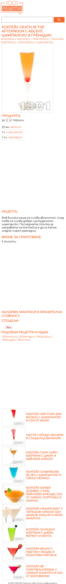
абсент (15, 127)
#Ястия (24, 339)
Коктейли (41, 39)
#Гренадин (28, 336)
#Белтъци (10, 336)
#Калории (44, 336)
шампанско (14, 132)
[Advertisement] (33, 176)
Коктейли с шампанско (35, 42)
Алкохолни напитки (16, 39)
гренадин (15, 137)
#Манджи (9, 339)
